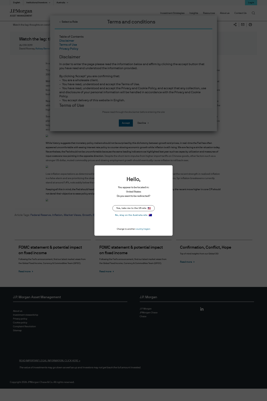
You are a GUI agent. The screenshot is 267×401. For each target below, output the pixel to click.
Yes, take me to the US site (131, 208)
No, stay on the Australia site (131, 215)
